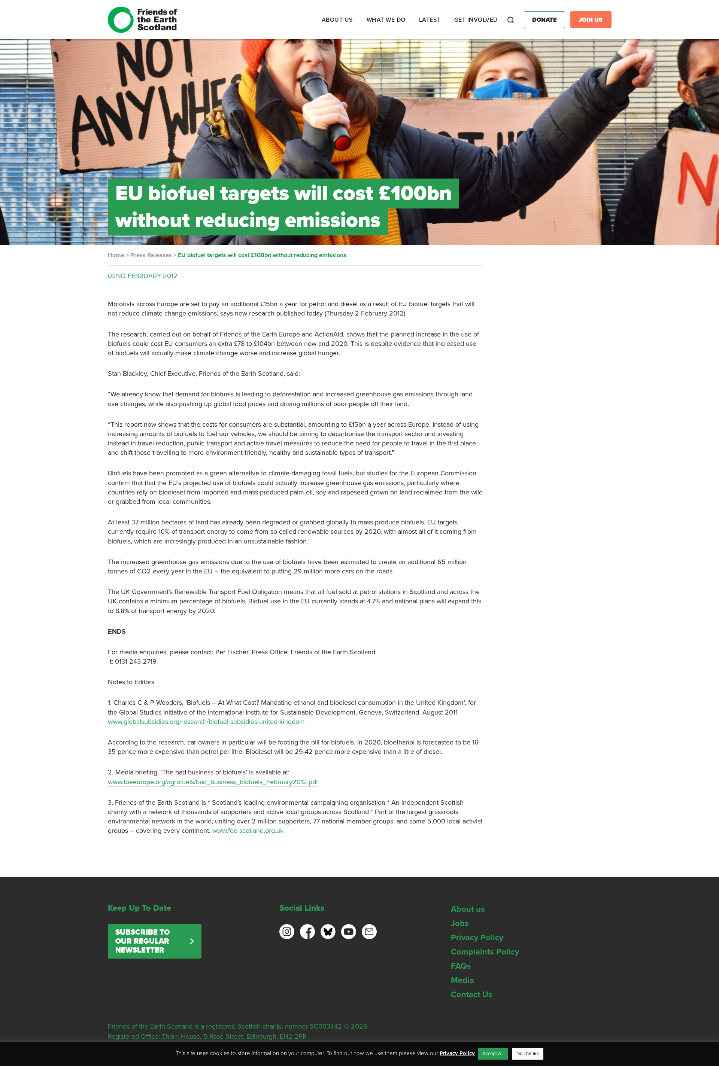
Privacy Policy (477, 937)
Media (462, 980)
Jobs (460, 923)
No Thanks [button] (527, 1054)
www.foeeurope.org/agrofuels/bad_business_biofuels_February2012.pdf (213, 782)
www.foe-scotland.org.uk (247, 830)
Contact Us (471, 994)
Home (116, 255)
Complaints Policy (485, 952)
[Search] (510, 19)
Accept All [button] (493, 1054)
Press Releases (151, 255)
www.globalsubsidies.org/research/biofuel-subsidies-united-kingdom (206, 722)
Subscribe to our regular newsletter (142, 941)
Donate (544, 20)
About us (468, 909)
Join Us (591, 20)
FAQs (461, 966)
